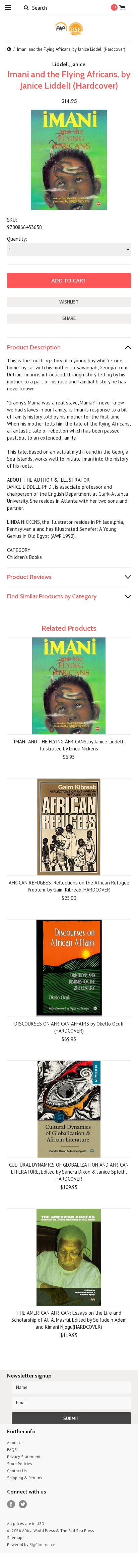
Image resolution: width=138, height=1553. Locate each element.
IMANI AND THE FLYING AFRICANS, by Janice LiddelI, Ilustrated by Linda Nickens (69, 745)
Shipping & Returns (24, 1477)
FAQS (12, 1449)
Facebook (11, 1504)
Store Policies (19, 1463)
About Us (15, 1442)
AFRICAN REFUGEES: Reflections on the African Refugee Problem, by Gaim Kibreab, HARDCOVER (69, 886)
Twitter (23, 1504)
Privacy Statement (24, 1456)
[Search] (26, 7)
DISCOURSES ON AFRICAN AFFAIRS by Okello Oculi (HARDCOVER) (68, 1027)
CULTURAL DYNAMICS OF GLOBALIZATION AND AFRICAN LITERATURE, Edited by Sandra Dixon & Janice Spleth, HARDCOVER (69, 1172)
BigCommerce (42, 1544)
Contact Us (17, 1470)
